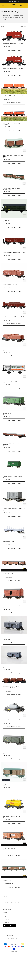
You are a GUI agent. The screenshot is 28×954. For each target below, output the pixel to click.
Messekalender (7, 909)
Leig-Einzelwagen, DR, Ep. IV (9, 848)
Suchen (5, 896)
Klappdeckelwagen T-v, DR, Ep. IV (10, 284)
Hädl (16, 951)
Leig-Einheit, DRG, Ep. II (8, 573)
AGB (4, 899)
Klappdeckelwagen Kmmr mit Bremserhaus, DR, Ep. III (14, 316)
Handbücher (6, 919)
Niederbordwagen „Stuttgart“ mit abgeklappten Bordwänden (12, 444)
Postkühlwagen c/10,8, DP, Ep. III (9, 751)
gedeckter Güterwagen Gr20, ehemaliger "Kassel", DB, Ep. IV (13, 156)
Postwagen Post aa (7, 413)
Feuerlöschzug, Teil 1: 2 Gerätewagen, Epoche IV (13, 95)
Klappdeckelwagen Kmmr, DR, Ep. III (10, 348)
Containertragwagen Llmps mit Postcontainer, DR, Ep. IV (14, 509)
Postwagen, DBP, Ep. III (7, 220)
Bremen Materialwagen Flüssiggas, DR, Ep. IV (12, 476)
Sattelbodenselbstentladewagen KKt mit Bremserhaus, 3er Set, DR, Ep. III (11, 687)
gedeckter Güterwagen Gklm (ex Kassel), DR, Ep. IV (13, 605)
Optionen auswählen (14, 580)
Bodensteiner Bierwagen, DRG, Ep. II (10, 381)
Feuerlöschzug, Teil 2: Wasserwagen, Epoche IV (13, 43)
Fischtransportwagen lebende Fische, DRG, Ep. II (13, 665)
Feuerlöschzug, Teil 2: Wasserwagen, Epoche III (13, 68)
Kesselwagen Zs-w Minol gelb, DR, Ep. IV (11, 816)
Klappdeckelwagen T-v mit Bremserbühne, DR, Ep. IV (14, 252)
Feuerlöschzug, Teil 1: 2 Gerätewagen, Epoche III (13, 123)
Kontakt (5, 912)
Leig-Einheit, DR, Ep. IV (7, 880)
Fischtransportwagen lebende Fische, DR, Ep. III (13, 635)
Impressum (5, 906)
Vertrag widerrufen (9, 925)
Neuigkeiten (6, 916)
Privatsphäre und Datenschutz (11, 902)
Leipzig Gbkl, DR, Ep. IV (7, 784)
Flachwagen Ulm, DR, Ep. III (8, 541)
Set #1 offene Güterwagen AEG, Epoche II (11, 188)
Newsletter (6, 922)
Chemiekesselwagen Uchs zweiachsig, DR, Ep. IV (13, 719)
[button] (3, 5)
